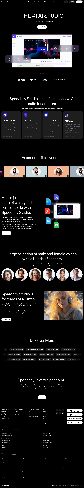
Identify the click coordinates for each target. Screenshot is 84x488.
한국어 (44, 464)
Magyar (23, 458)
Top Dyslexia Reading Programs (7, 438)
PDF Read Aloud (4, 445)
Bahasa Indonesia (25, 475)
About (44, 409)
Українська (65, 466)
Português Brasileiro (26, 466)
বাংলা (43, 475)
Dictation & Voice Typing (6, 433)
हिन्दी (64, 462)
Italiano (2, 464)
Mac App (3, 413)
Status (44, 419)
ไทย (64, 467)
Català (64, 475)
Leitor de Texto (45, 447)
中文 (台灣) (65, 458)
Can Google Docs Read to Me (48, 442)
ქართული (24, 471)
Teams (30, 411)
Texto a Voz (3, 447)
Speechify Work (18, 414)
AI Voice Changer (46, 440)
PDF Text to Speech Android (6, 435)
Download (40, 1)
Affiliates (44, 416)
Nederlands (65, 460)
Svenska (44, 467)
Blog (43, 413)
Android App (3, 411)
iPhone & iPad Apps (5, 409)
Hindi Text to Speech (47, 444)
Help (44, 418)
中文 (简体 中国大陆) (5, 460)
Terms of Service (65, 485)
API (45, 1)
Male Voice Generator (47, 437)
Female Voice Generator (6, 437)
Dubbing (17, 411)
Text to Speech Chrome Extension (8, 444)
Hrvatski (23, 473)
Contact (44, 411)
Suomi (23, 462)
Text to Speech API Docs (33, 414)
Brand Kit (44, 423)
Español (3, 467)
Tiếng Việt (24, 469)
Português (65, 469)
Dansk (44, 460)
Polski (2, 466)
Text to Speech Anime (5, 440)
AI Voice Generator (19, 409)
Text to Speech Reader (47, 435)
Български (3, 471)
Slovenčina (45, 471)
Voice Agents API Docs (33, 416)
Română (44, 469)
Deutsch (44, 462)
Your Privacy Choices (57, 485)
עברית (2, 475)
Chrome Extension (5, 418)
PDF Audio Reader (5, 442)
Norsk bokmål (66, 464)
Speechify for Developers (34, 409)
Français (3, 462)
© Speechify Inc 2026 (79, 485)
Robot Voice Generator (47, 438)
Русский (44, 466)
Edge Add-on (4, 419)
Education (31, 413)
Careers (44, 414)
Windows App (4, 414)
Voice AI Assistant (46, 433)
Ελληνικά (44, 473)
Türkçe (2, 469)
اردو (23, 477)
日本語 (23, 464)
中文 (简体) (45, 458)
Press (44, 421)
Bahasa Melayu (4, 477)
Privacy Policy (71, 485)
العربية (2, 458)
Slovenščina (65, 471)
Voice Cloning (17, 413)
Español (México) (25, 467)
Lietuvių (64, 473)
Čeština (23, 460)
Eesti (2, 473)
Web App (3, 416)
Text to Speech (4, 407)
